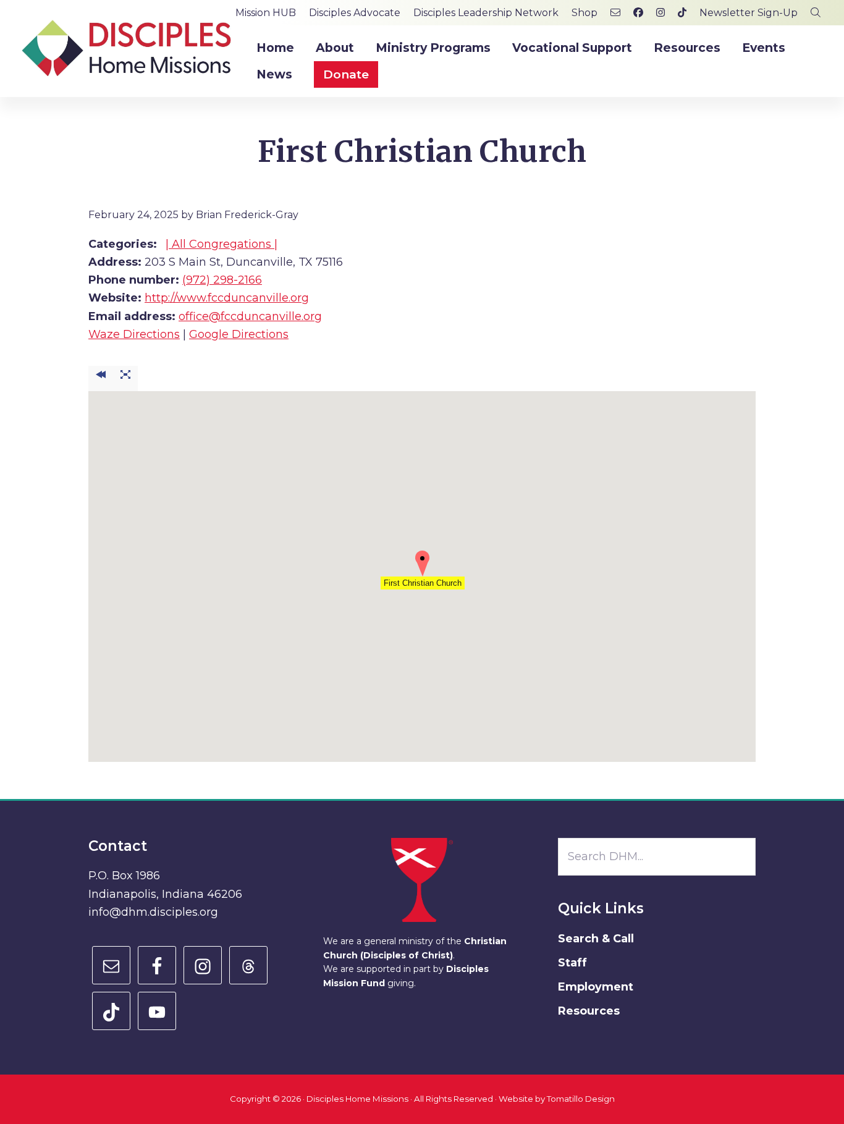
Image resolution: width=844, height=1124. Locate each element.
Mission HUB (265, 13)
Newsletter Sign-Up (748, 13)
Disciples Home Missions (357, 1099)
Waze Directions (134, 334)
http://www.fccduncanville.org (227, 298)
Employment (595, 987)
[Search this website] (816, 12)
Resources (589, 1011)
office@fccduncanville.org (250, 316)
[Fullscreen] (125, 378)
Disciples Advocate (354, 13)
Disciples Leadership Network (486, 13)
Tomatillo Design (581, 1099)
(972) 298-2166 (222, 280)
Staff (572, 963)
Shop (584, 13)
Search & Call (596, 938)
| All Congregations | (221, 244)
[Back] (100, 378)
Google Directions (239, 334)
